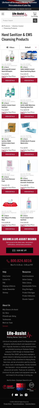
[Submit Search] (33, 20)
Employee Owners (30, 404)
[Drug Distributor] (8, 387)
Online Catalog (27, 279)
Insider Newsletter (9, 289)
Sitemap (5, 292)
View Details (10, 80)
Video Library (26, 282)
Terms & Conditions (18, 404)
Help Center (7, 276)
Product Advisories (28, 296)
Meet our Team (8, 323)
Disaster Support (28, 299)
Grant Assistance (28, 276)
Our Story (6, 313)
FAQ (4, 282)
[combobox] (19, 20)
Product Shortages (28, 292)
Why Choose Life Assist (10, 309)
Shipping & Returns (9, 286)
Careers (5, 326)
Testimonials (7, 319)
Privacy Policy (7, 404)
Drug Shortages (27, 289)
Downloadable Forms (29, 286)
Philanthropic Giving (9, 316)
